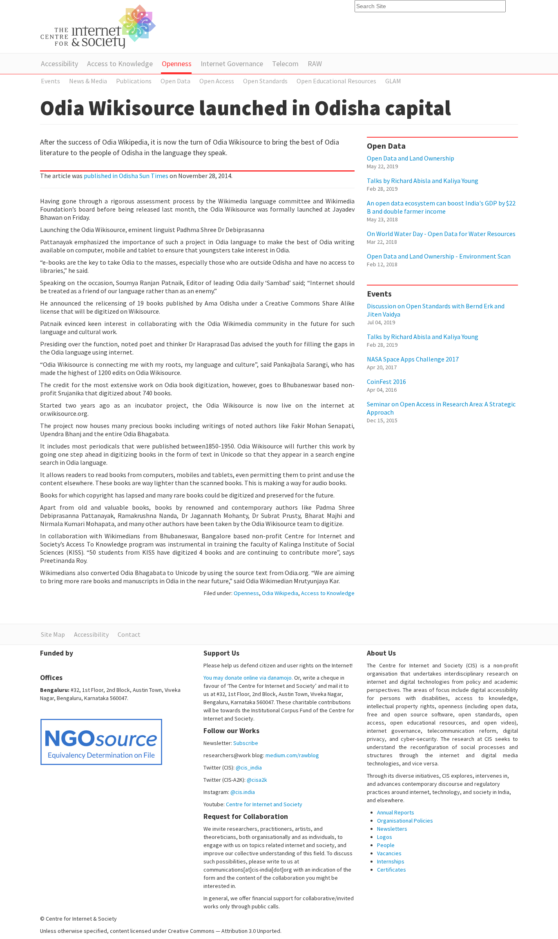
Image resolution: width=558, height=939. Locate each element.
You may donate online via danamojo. (248, 677)
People (386, 845)
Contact (129, 634)
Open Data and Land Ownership (410, 158)
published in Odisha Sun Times (126, 176)
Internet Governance (232, 63)
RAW (315, 63)
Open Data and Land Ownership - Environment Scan (439, 256)
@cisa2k (257, 779)
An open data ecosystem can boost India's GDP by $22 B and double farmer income (441, 207)
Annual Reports (395, 812)
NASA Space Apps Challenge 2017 (413, 359)
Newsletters (392, 828)
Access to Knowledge (120, 63)
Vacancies (389, 853)
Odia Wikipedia (280, 593)
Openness (177, 63)
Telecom (285, 63)
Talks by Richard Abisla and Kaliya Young (422, 180)
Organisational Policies (405, 820)
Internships (390, 861)
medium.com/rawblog (292, 755)
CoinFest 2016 (386, 381)
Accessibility (59, 63)
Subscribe (245, 743)
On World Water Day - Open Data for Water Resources (441, 234)
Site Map (53, 634)
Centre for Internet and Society (264, 804)
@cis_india (249, 767)
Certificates (391, 869)
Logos (384, 837)
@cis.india (242, 792)
